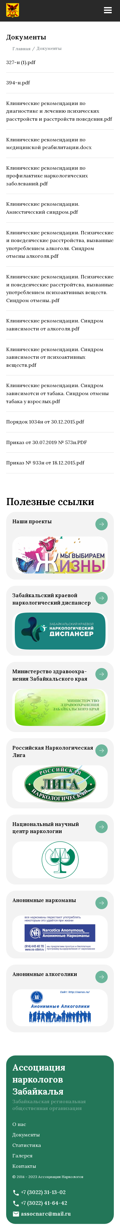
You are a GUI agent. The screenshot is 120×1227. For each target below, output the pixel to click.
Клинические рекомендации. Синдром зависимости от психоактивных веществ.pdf (54, 357)
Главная (21, 48)
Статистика (26, 1145)
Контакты (24, 1166)
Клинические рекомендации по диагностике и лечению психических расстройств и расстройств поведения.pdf (59, 111)
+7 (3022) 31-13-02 (43, 1192)
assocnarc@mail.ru (46, 1213)
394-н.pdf (18, 82)
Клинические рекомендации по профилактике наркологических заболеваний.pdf (47, 176)
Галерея (22, 1155)
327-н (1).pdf (20, 62)
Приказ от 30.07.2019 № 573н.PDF (46, 442)
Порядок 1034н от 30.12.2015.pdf (45, 422)
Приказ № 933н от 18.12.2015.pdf (45, 463)
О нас (19, 1124)
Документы (26, 1135)
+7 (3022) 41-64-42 (44, 1203)
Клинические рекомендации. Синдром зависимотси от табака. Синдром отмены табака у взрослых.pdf (57, 393)
